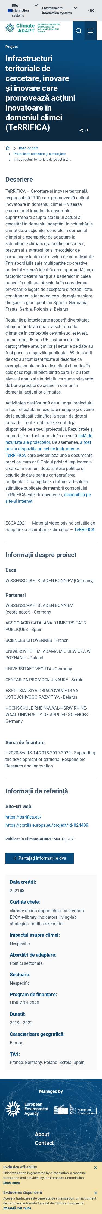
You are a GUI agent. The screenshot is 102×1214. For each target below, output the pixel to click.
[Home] (8, 148)
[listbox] (22, 10)
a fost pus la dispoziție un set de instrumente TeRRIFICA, (48, 449)
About (42, 1134)
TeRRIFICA (84, 529)
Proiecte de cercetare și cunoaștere (40, 154)
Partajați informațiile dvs (42, 858)
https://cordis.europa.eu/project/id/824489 (46, 825)
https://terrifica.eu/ (23, 817)
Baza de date (28, 148)
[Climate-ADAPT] (36, 27)
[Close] (95, 1167)
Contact (44, 1143)
